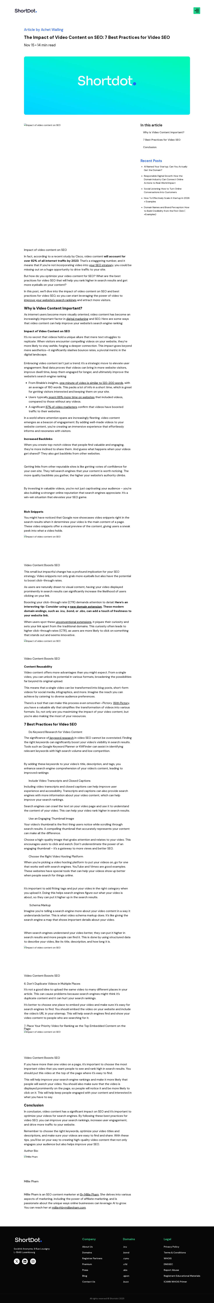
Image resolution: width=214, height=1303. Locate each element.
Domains (87, 1252)
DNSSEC (168, 1264)
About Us (87, 1246)
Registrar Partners (92, 1258)
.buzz (126, 1281)
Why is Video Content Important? (163, 132)
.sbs (125, 1270)
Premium (87, 1264)
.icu (125, 1246)
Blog (84, 1275)
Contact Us (88, 1281)
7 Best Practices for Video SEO (162, 139)
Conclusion (149, 147)
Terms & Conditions (175, 1252)
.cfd (125, 1264)
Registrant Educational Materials (182, 1275)
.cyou (126, 1258)
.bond (126, 1252)
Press (85, 1270)
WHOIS (168, 1258)
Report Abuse (171, 1270)
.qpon (126, 1275)
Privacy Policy (171, 1246)
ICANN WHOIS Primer (175, 1281)
